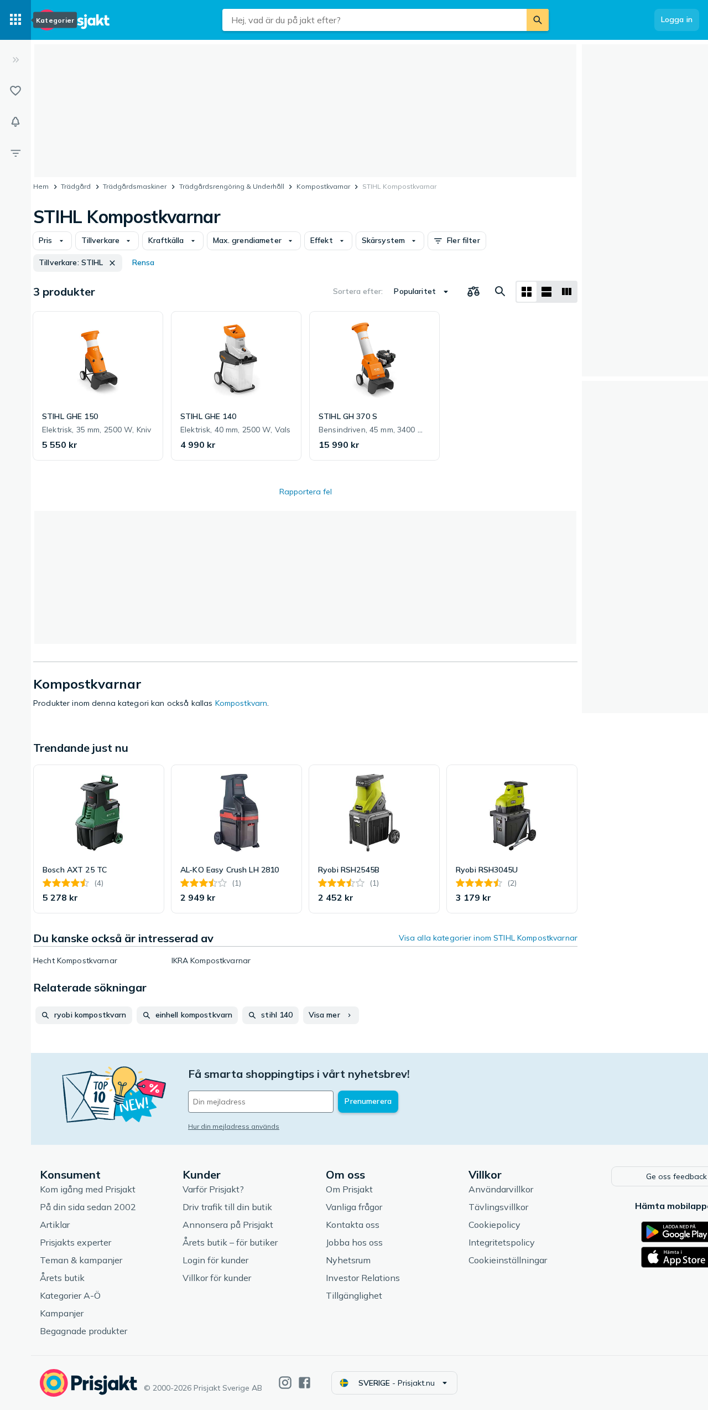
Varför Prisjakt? (213, 1189)
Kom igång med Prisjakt (88, 1189)
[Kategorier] (15, 20)
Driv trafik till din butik (227, 1206)
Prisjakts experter (75, 1242)
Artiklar (55, 1224)
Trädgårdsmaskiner (134, 186)
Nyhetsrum (348, 1260)
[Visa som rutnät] (527, 292)
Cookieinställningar (507, 1260)
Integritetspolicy (501, 1242)
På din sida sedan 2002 (88, 1206)
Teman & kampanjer (81, 1260)
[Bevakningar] (15, 122)
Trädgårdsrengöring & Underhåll (231, 186)
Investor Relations (363, 1277)
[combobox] (374, 20)
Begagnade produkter (83, 1330)
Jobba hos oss (354, 1242)
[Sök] (538, 20)
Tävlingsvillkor (498, 1206)
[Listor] (15, 91)
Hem (41, 186)
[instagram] (285, 1382)
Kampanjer (62, 1313)
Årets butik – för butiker (230, 1242)
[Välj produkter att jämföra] (473, 292)
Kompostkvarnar (323, 186)
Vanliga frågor (354, 1206)
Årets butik (62, 1277)
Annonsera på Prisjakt (228, 1224)
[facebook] (304, 1382)
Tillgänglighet (354, 1295)
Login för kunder (215, 1260)
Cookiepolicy (494, 1224)
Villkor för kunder (217, 1277)
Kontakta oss (352, 1224)
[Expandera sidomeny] (15, 60)
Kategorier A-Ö (70, 1295)
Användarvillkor (500, 1189)
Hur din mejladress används (233, 1126)
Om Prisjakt (349, 1189)
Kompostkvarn (241, 703)
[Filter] (15, 153)
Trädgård (76, 186)
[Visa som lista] (546, 292)
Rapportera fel (305, 492)
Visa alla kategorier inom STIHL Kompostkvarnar (488, 938)
